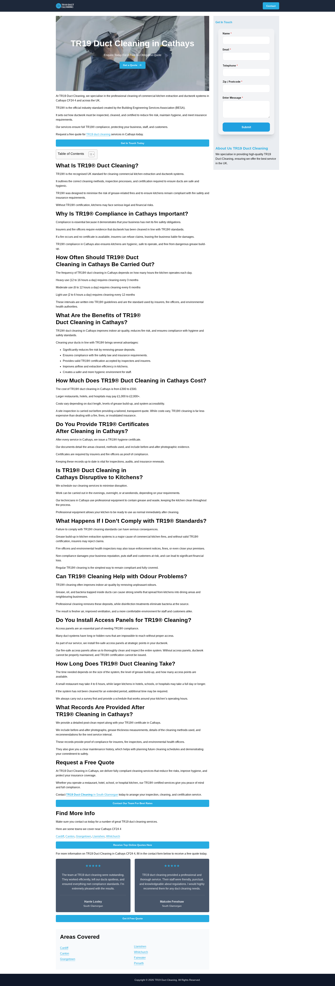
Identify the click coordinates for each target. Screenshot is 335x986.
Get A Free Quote (132, 918)
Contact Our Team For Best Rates (132, 803)
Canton (70, 836)
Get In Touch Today (132, 143)
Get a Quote (130, 65)
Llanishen (98, 836)
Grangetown (83, 836)
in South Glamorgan (92, 794)
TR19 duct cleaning (98, 134)
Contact (271, 6)
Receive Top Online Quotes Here (132, 845)
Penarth (139, 963)
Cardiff (60, 836)
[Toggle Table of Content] (90, 154)
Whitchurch (113, 836)
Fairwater (140, 957)
